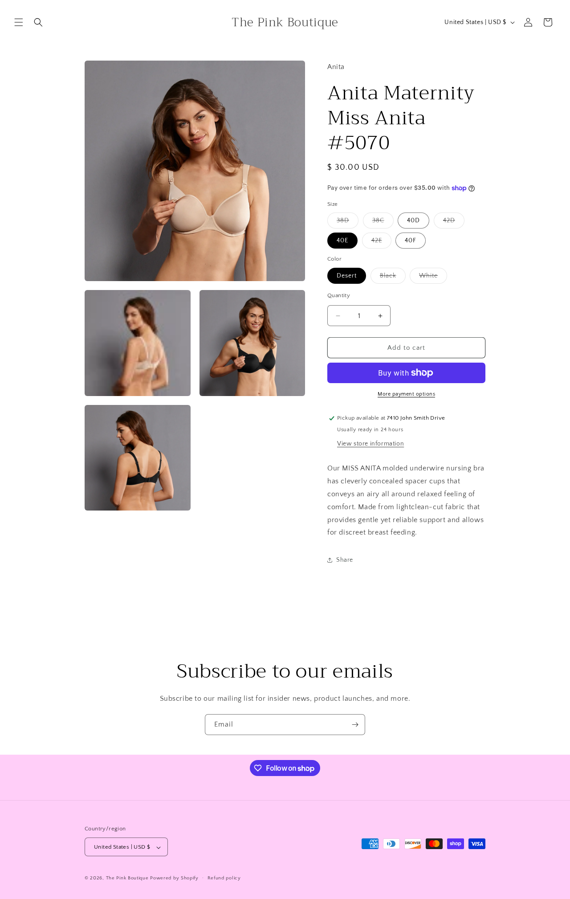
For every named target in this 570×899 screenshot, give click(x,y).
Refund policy (224, 878)
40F (410, 240)
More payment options (406, 394)
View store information (370, 443)
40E (342, 240)
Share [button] (344, 560)
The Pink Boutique (127, 878)
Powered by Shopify (174, 878)
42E (381, 243)
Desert (347, 275)
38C (383, 223)
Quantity (338, 295)
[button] (18, 22)
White (433, 278)
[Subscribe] (355, 724)
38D (347, 223)
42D (453, 223)
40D (413, 220)
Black (393, 278)
